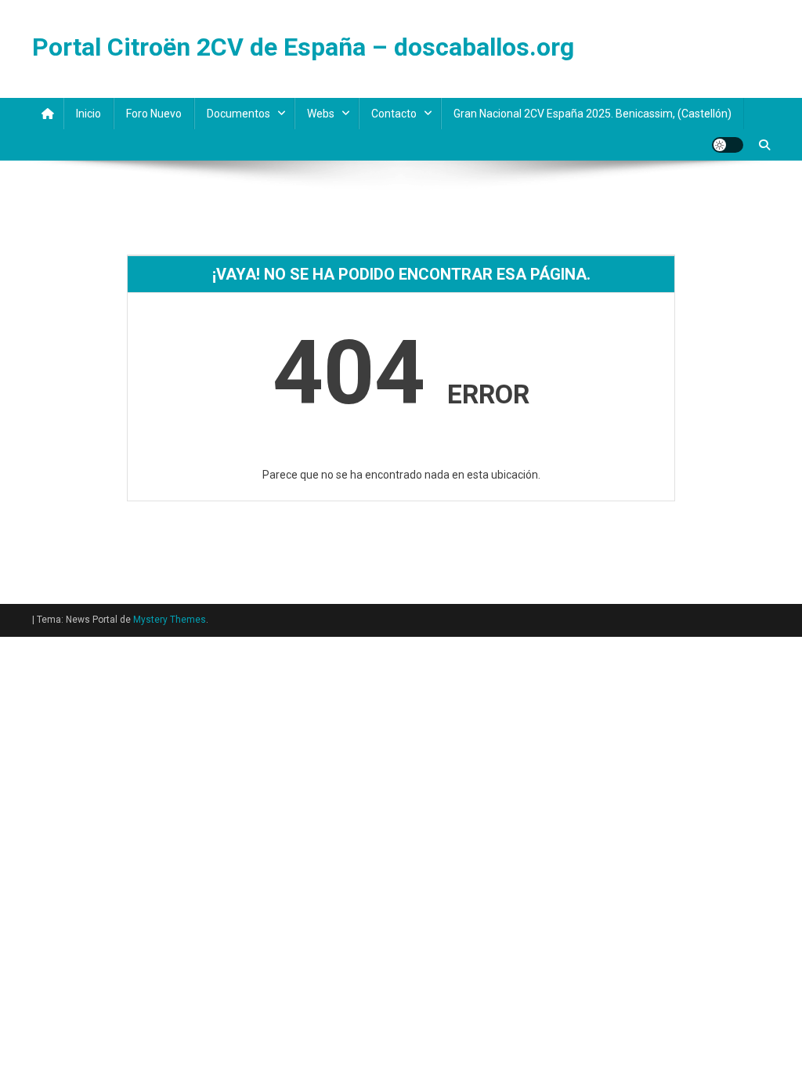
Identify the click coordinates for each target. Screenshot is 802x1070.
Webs (320, 113)
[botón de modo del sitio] (727, 145)
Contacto (394, 113)
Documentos (238, 113)
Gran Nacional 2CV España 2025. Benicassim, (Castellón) (592, 113)
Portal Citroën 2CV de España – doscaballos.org (303, 47)
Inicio (88, 113)
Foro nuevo (154, 113)
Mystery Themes (169, 619)
